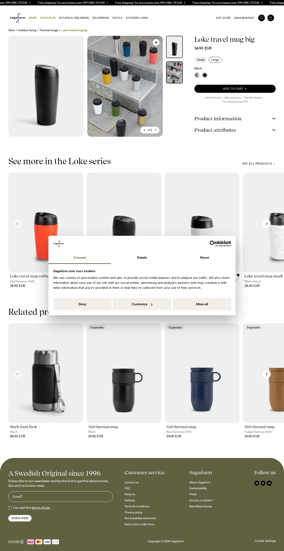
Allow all (202, 304)
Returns (130, 494)
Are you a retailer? (201, 500)
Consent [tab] (79, 257)
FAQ (127, 488)
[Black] (205, 75)
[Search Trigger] (261, 18)
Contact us (132, 482)
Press (193, 494)
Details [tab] (142, 257)
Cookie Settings (265, 540)
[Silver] (197, 75)
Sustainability (198, 488)
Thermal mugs (49, 30)
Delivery (130, 500)
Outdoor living (27, 30)
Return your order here (139, 524)
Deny (82, 304)
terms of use (41, 507)
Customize (139, 304)
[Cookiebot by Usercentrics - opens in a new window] (213, 244)
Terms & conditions (137, 506)
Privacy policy (133, 512)
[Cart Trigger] (270, 18)
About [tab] (204, 257)
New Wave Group (200, 506)
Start (11, 30)
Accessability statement (140, 518)
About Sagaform (200, 482)
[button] (235, 118)
